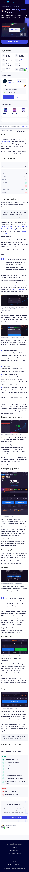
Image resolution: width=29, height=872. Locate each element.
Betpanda (11, 80)
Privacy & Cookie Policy (14, 864)
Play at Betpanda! (13, 817)
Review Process (14, 850)
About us (14, 847)
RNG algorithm (15, 285)
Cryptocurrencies (14, 856)
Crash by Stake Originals (19, 289)
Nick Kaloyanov (21, 130)
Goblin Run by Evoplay (7, 226)
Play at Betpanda (13, 41)
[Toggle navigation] (27, 2)
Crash (2, 6)
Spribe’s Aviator (5, 141)
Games (14, 859)
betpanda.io (11, 82)
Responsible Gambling (14, 853)
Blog (14, 861)
